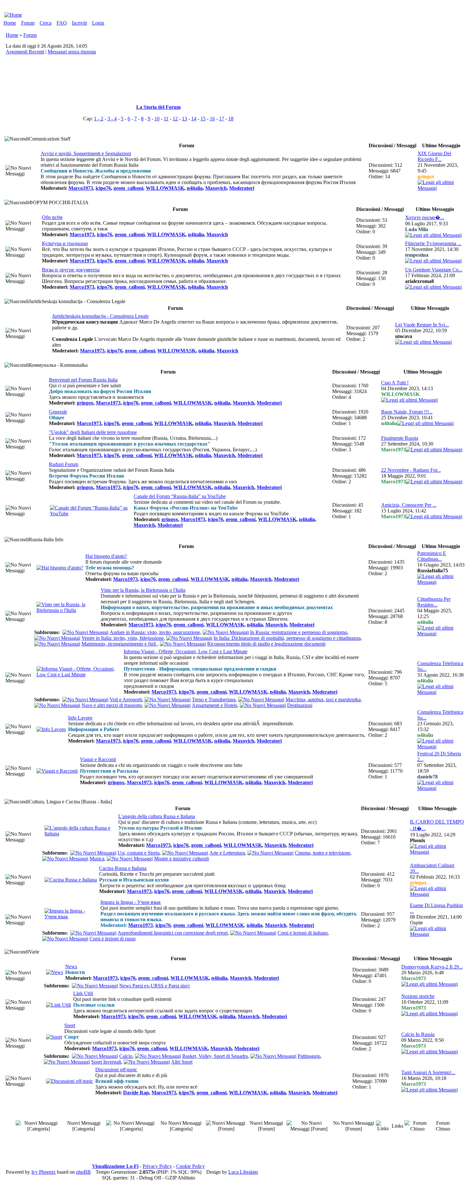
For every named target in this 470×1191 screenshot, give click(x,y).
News (71, 966)
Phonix (417, 840)
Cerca (45, 23)
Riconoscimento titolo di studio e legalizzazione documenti (266, 644)
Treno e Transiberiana (214, 699)
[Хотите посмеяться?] (433, 235)
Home (10, 23)
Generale (58, 411)
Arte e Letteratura (227, 853)
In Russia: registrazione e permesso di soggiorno (298, 632)
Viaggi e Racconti (98, 759)
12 (175, 118)
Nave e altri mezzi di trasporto (112, 705)
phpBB (83, 1172)
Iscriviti (79, 23)
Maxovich (216, 188)
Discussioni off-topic (116, 1069)
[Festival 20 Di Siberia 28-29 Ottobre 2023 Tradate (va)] (441, 788)
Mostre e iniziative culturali (181, 858)
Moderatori (241, 188)
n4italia (195, 188)
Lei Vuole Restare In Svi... (422, 324)
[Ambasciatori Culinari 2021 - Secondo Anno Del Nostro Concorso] (437, 894)
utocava (403, 336)
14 (193, 118)
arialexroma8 (419, 281)
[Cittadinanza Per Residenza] (441, 633)
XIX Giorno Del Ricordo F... (434, 156)
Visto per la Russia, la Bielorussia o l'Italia (143, 590)
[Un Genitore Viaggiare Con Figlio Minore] (433, 287)
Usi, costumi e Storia (139, 853)
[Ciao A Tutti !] (409, 400)
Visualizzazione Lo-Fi (115, 1166)
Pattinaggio (309, 1056)
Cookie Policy (190, 1166)
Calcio (125, 1056)
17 (221, 118)
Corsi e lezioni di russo (113, 938)
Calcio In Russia (418, 1034)
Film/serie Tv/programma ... (433, 243)
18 (230, 118)
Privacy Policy (157, 1166)
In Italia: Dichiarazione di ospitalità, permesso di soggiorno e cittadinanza (287, 638)
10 (157, 118)
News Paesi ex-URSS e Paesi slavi (154, 985)
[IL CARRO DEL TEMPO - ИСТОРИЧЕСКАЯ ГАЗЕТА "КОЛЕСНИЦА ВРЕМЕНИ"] (437, 852)
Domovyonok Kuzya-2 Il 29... (432, 967)
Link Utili (83, 993)
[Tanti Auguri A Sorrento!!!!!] (429, 1089)
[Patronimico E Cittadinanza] (441, 582)
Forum (28, 23)
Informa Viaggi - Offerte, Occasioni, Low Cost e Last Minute (185, 651)
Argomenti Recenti (25, 51)
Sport (69, 1025)
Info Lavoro (80, 717)
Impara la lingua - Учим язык (130, 902)
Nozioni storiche (418, 996)
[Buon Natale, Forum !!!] (425, 423)
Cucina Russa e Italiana (122, 868)
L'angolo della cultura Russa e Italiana (156, 816)
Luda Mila (416, 229)
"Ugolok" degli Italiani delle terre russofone (93, 432)
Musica (97, 858)
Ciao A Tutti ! (395, 382)
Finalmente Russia (399, 438)
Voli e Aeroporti (126, 699)
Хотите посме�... (424, 217)
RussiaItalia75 (432, 570)
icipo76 (103, 188)
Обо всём (52, 217)
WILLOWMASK (165, 188)
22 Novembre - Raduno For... (411, 470)
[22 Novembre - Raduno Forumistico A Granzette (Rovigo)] (434, 481)
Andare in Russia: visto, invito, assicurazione (155, 632)
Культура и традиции (65, 243)
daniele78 (427, 776)
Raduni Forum (63, 464)
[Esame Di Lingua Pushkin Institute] (437, 934)
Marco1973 (80, 188)
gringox (426, 176)
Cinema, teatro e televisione (322, 853)
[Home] (13, 15)
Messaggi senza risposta (72, 51)
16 (212, 118)
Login (98, 23)
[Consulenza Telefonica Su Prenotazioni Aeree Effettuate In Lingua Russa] (441, 692)
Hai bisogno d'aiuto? (106, 556)
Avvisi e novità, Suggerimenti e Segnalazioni (86, 153)
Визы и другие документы (71, 269)
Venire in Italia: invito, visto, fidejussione (123, 638)
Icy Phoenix (43, 1172)
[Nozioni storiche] (429, 1013)
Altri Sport (181, 1062)
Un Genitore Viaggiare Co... (433, 269)
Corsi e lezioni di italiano (303, 933)
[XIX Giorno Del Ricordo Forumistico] (441, 188)
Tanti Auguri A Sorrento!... (428, 1072)
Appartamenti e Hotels (214, 705)
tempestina (416, 255)
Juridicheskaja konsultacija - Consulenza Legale (100, 316)
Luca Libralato (243, 1172)
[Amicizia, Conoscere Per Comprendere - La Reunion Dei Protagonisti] (434, 516)
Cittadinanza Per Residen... (433, 602)
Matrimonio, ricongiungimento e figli (119, 644)
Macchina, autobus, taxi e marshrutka (323, 699)
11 (166, 118)
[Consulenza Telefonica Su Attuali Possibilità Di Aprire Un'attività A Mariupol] (441, 746)
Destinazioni (299, 705)
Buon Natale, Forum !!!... (407, 411)
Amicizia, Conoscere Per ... (408, 505)
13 (184, 118)
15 (203, 118)
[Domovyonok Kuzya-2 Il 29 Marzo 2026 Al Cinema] (429, 984)
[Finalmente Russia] (434, 449)
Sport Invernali (106, 1062)
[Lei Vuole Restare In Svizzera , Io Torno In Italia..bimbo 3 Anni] (423, 342)
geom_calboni (128, 188)
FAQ (62, 23)
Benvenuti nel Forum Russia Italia (83, 379)
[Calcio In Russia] (429, 1051)
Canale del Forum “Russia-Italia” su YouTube (180, 496)
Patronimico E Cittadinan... (431, 556)
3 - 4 (112, 118)
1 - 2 (98, 118)
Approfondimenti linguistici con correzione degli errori (173, 933)
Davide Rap (136, 1092)
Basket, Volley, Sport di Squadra (215, 1056)
